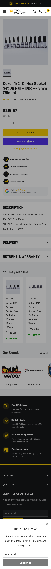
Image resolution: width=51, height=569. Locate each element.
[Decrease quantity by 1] (6, 123)
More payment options (25, 148)
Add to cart (25, 132)
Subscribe (25, 562)
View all (44, 352)
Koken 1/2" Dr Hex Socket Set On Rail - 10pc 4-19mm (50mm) (12, 315)
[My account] (40, 11)
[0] (46, 11)
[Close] (47, 523)
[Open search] (34, 11)
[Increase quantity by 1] (21, 123)
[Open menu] (4, 11)
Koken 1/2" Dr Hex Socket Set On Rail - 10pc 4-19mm (34, 313)
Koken (6, 99)
